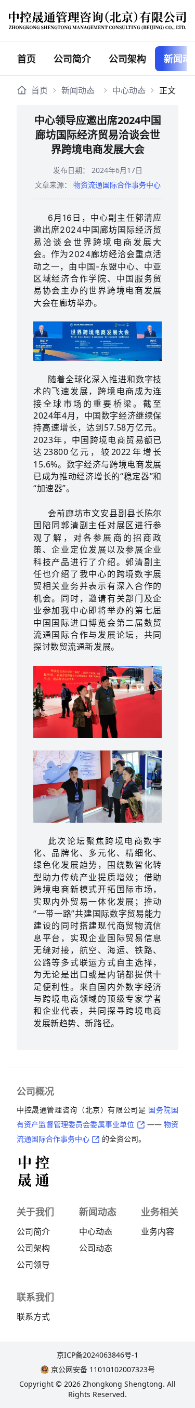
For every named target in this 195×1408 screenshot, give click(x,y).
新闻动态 (78, 90)
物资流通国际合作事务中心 (117, 185)
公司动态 (95, 1248)
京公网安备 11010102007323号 (103, 1369)
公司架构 (33, 1248)
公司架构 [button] (127, 58)
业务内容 (157, 1231)
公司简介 (72, 58)
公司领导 (33, 1264)
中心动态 (129, 90)
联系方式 (33, 1316)
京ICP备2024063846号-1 (97, 1355)
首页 (26, 58)
